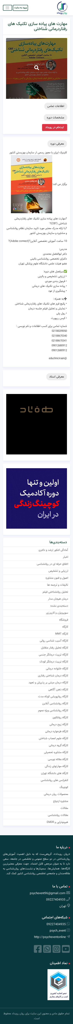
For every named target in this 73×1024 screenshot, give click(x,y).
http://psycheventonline (50, 937)
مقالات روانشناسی (58, 815)
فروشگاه (63, 620)
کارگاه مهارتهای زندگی (56, 766)
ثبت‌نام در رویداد (54, 127)
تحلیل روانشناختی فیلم (55, 592)
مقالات (64, 808)
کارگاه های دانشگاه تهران (54, 773)
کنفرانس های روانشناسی (54, 780)
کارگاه (65, 627)
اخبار (65, 557)
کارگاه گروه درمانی (58, 745)
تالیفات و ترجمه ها (57, 585)
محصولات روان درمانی (56, 794)
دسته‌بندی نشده (59, 606)
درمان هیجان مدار (58, 599)
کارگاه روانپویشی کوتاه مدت (53, 696)
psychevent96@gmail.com (47, 893)
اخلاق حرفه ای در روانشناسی (52, 564)
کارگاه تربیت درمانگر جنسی (53, 654)
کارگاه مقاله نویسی (58, 759)
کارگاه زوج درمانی (58, 724)
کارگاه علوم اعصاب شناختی (53, 738)
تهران (62, 906)
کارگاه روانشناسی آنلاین (55, 703)
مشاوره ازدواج (60, 801)
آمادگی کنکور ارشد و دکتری (53, 550)
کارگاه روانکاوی (60, 717)
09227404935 (55, 899)
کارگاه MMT (61, 634)
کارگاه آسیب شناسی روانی (54, 641)
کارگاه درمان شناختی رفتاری (53, 675)
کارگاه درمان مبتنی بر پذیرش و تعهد (48, 682)
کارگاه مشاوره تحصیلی (56, 752)
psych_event (58, 930)
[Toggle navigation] (7, 7)
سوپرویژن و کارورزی (57, 613)
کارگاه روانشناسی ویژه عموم (53, 710)
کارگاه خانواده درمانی (57, 668)
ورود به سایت (20, 7)
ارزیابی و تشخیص (58, 571)
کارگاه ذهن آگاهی (58, 689)
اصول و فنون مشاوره (57, 578)
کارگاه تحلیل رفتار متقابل (54, 648)
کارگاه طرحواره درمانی (56, 731)
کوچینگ (64, 787)
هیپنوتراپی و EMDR (57, 822)
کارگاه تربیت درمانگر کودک (54, 661)
